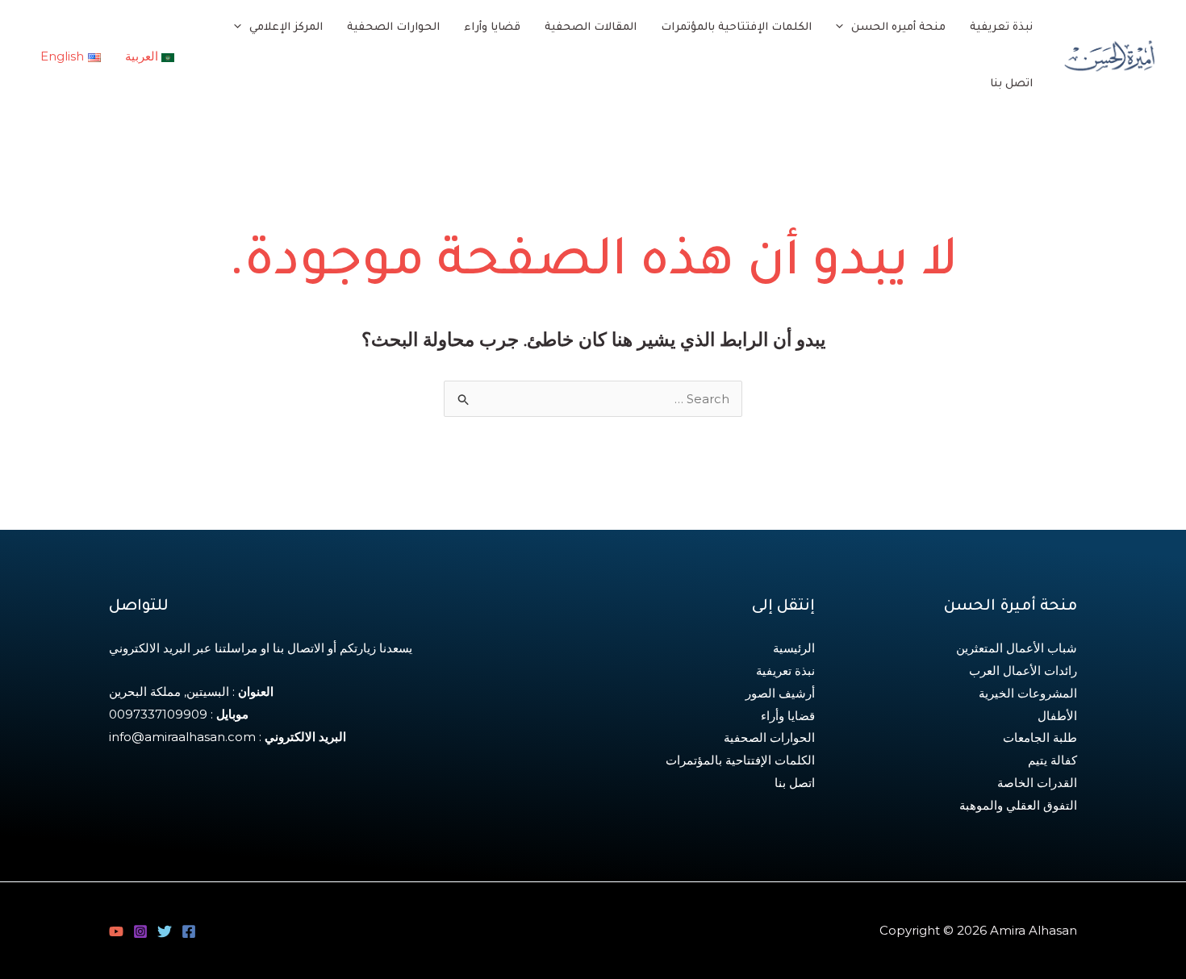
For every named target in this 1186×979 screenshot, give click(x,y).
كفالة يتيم (1052, 760)
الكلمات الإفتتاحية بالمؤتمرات (740, 760)
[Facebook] (189, 931)
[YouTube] (116, 931)
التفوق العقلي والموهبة (1018, 805)
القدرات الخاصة (1037, 782)
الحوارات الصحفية (769, 737)
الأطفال (1057, 715)
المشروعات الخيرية (1028, 693)
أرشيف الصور (780, 693)
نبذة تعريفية (785, 670)
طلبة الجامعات (1040, 737)
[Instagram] (140, 931)
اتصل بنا (795, 782)
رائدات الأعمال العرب (1023, 670)
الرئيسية (794, 648)
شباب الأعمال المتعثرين (1016, 648)
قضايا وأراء (788, 715)
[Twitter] (164, 931)
